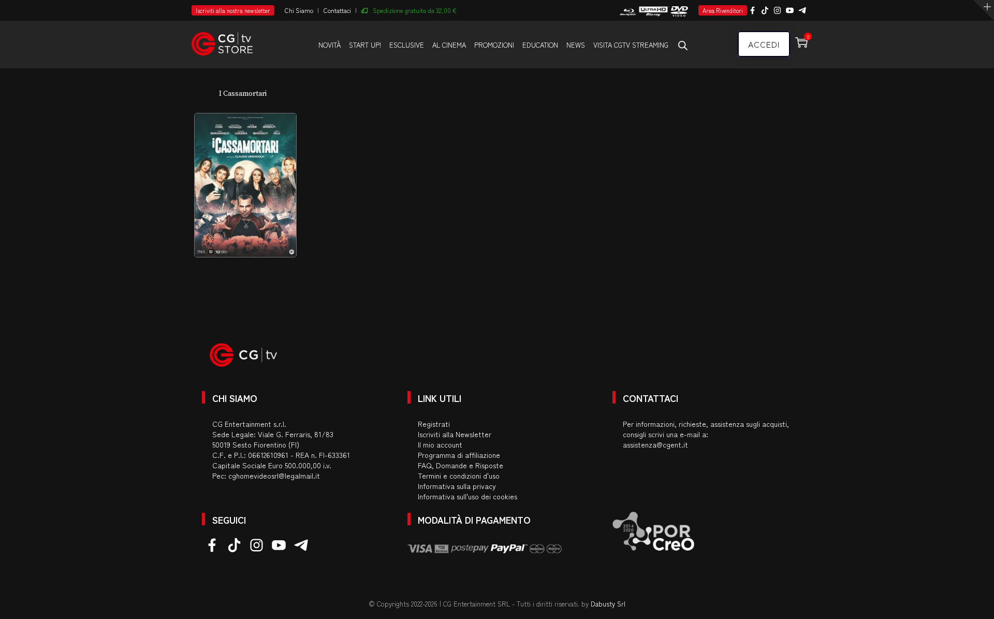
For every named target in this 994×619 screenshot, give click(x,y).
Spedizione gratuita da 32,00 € (415, 10)
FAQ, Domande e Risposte (460, 465)
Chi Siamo (299, 10)
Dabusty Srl (608, 604)
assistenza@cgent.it (655, 444)
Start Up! (365, 45)
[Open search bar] (683, 45)
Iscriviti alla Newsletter (454, 434)
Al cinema (449, 45)
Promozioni (494, 45)
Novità (329, 45)
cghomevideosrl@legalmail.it (274, 475)
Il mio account (440, 444)
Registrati (434, 424)
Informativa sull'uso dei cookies (467, 496)
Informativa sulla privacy (457, 486)
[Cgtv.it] (222, 39)
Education (540, 45)
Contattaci (337, 10)
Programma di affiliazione (459, 455)
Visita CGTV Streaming (630, 45)
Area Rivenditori (723, 10)
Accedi (764, 44)
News (575, 45)
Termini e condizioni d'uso (459, 475)
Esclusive (406, 45)
